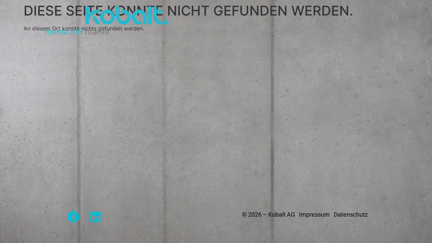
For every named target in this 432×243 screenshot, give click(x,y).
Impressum (314, 214)
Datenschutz (351, 214)
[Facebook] (73, 217)
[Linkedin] (95, 217)
